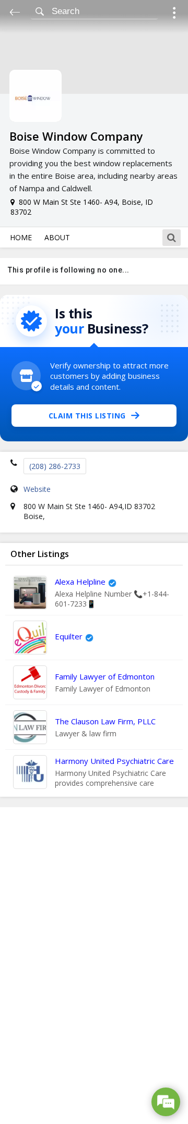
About (57, 237)
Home (21, 237)
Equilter (69, 636)
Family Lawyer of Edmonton (105, 676)
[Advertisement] (94, 965)
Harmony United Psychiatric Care (114, 761)
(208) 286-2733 (54, 466)
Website (37, 489)
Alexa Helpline (80, 581)
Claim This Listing (87, 416)
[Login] (174, 14)
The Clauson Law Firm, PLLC (105, 721)
